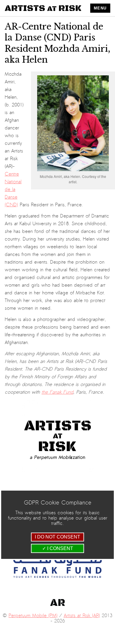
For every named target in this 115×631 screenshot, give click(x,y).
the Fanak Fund (57, 392)
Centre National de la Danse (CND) (13, 189)
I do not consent (57, 536)
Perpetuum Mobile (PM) (33, 615)
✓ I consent (57, 548)
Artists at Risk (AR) (82, 615)
